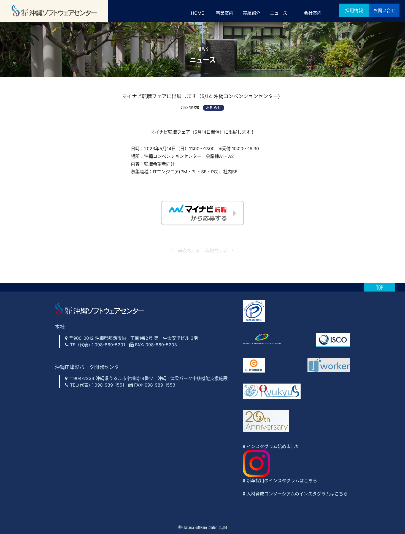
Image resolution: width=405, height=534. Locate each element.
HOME (197, 13)
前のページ (189, 250)
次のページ (216, 250)
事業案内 (224, 13)
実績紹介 (251, 13)
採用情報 (354, 10)
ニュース (278, 13)
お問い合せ (384, 10)
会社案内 (313, 13)
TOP (379, 287)
